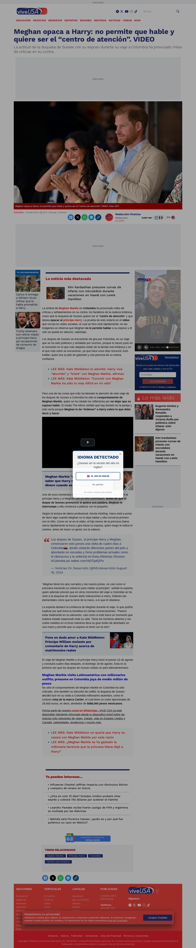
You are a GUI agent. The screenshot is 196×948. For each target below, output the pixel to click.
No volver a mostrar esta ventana (98, 492)
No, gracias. (98, 484)
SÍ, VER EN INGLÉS (98, 476)
